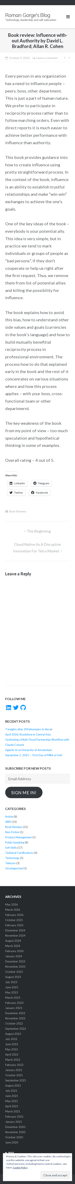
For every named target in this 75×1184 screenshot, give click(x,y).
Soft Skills (11, 847)
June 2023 (11, 987)
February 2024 (14, 951)
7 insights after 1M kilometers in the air (28, 729)
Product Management (18, 837)
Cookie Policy (20, 1167)
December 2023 (15, 961)
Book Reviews (17, 511)
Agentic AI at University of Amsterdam (28, 750)
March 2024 (12, 946)
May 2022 (11, 1049)
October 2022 (14, 1023)
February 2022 (14, 1064)
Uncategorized (14, 868)
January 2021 (13, 1121)
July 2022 (11, 1039)
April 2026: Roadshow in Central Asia (28, 734)
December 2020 (15, 1127)
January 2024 (13, 956)
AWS (8, 821)
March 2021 (12, 1111)
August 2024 (13, 940)
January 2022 (13, 1070)
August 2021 (13, 1085)
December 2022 (15, 1013)
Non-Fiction (12, 832)
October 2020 (14, 1137)
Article (9, 816)
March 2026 (12, 909)
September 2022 (15, 1028)
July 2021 (11, 1090)
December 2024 (15, 930)
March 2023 (12, 997)
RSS (11, 1153)
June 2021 (11, 1096)
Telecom (10, 863)
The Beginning (39, 531)
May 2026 (11, 904)
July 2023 (11, 982)
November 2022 (15, 1018)
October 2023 (14, 971)
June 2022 (11, 1044)
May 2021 (11, 1101)
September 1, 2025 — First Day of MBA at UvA (33, 755)
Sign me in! (24, 792)
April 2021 (11, 1106)
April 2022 (11, 1054)
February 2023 (14, 1002)
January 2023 (13, 1008)
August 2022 (13, 1033)
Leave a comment (47, 58)
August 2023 (13, 977)
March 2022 (12, 1059)
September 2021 (15, 1080)
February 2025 (14, 925)
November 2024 (15, 935)
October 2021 (14, 1075)
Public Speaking (14, 842)
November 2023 (15, 966)
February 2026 (14, 914)
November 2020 (15, 1132)
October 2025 (14, 920)
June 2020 (11, 1142)
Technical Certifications (19, 852)
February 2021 (14, 1116)
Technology (12, 858)
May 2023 (11, 992)
